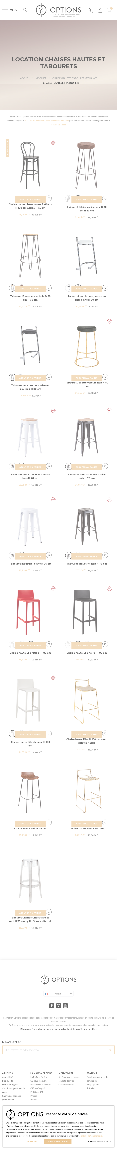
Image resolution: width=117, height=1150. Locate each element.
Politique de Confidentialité (91, 1136)
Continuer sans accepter (99, 1141)
